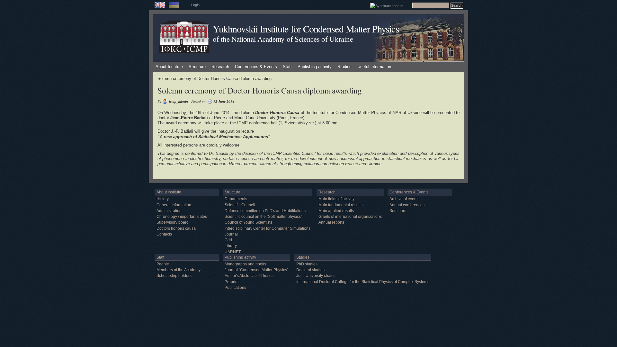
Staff (287, 66)
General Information (173, 205)
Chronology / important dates (181, 216)
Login (195, 5)
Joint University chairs (315, 275)
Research (220, 66)
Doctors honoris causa (176, 228)
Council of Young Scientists (248, 222)
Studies (344, 66)
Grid (228, 240)
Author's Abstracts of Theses (249, 275)
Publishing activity (315, 66)
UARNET (233, 252)
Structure (197, 66)
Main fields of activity (336, 199)
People (162, 264)
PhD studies (306, 264)
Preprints (232, 282)
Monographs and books (245, 264)
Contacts (164, 234)
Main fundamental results (340, 205)
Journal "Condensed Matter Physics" (256, 270)
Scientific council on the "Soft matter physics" (263, 216)
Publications (235, 287)
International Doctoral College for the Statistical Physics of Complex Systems (362, 282)
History (162, 199)
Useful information (374, 66)
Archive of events (404, 199)
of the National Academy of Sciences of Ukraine (283, 39)
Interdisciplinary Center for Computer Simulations (267, 228)
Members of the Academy (178, 270)
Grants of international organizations (350, 216)
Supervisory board (172, 222)
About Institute (169, 66)
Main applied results (336, 211)
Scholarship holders (174, 275)
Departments (236, 199)
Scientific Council (240, 205)
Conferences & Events (256, 66)
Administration (169, 211)
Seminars (397, 211)
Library (231, 246)
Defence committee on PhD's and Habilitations (265, 211)
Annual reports (331, 222)
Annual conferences (407, 205)
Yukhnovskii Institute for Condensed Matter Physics (306, 28)
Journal (231, 234)
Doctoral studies (310, 270)
